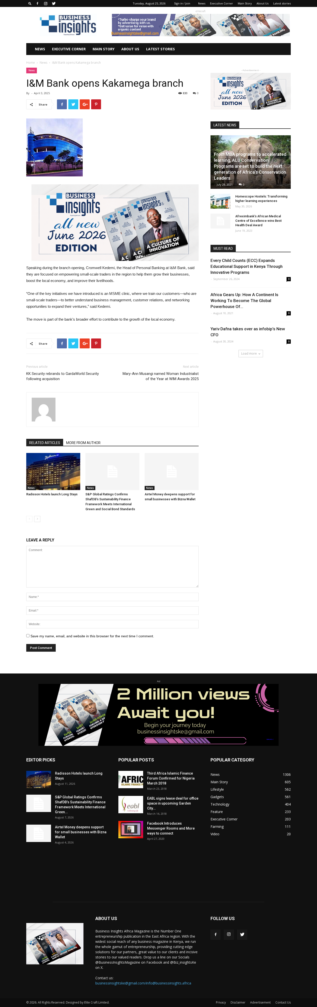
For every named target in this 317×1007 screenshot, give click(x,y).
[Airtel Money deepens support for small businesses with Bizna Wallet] (172, 471)
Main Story (245, 3)
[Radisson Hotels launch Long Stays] (53, 471)
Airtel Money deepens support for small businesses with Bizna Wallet (80, 832)
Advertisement (260, 1002)
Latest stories (282, 3)
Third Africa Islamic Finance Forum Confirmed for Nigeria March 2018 (171, 778)
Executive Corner (221, 3)
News (201, 3)
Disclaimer (238, 1002)
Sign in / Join (182, 3)
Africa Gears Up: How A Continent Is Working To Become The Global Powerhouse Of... (244, 300)
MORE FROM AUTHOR (83, 443)
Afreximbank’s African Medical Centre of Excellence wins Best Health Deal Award (258, 220)
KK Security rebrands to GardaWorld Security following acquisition (62, 376)
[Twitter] (53, 3)
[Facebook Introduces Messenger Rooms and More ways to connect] (130, 829)
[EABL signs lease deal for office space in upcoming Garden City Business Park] (130, 804)
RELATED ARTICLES (44, 443)
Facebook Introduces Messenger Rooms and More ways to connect (171, 828)
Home (30, 62)
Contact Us (283, 1002)
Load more (249, 353)
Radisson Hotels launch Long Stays (52, 494)
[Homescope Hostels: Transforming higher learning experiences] (220, 201)
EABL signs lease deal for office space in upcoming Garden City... (172, 803)
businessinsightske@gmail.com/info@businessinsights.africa (143, 983)
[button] (30, 3)
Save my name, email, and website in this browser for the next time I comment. (92, 636)
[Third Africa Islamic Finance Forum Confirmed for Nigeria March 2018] (130, 779)
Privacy (221, 1002)
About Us (262, 3)
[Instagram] (45, 3)
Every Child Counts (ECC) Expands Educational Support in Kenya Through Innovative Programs (247, 266)
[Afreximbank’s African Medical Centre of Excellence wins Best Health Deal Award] (220, 221)
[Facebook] (37, 3)
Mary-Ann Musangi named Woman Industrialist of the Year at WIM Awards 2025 (161, 376)
